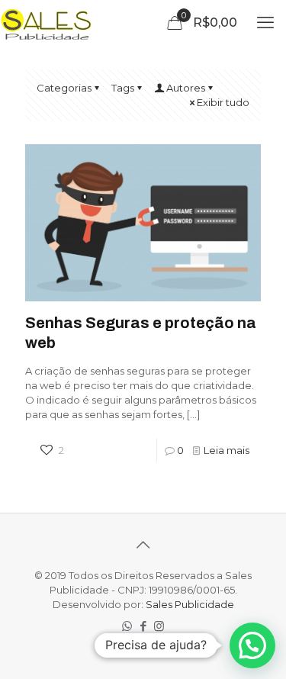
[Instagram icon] (159, 626)
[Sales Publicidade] (47, 23)
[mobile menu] (265, 23)
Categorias (64, 88)
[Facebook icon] (143, 626)
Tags (122, 88)
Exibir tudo (223, 102)
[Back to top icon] (143, 545)
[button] (252, 645)
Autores (185, 88)
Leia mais (226, 450)
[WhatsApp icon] (127, 626)
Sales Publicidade (190, 604)
